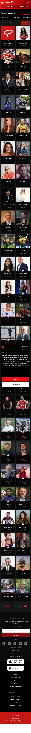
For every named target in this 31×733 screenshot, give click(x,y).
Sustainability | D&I (15, 693)
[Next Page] (25, 606)
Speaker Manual (15, 696)
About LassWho (15, 677)
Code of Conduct (15, 690)
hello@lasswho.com (15, 705)
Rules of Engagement (16, 687)
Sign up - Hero (16, 651)
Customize (15, 384)
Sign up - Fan (15, 654)
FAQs (15, 683)
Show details (22, 374)
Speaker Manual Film (15, 699)
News (15, 680)
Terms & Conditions (15, 715)
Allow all (15, 379)
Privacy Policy (16, 626)
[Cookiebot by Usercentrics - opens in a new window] (22, 347)
